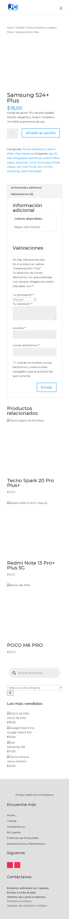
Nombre (19, 328)
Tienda (19, 27)
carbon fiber (51, 158)
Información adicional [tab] (26, 187)
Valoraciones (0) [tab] (22, 194)
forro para (44, 162)
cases (11, 162)
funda (56, 162)
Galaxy (11, 166)
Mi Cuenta (14, 832)
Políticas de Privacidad (22, 838)
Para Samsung (24, 153)
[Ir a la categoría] (10, 693)
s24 (19, 166)
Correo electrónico (26, 345)
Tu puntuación (23, 295)
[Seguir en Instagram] (10, 865)
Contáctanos (16, 826)
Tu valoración (22, 304)
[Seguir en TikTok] (17, 865)
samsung (13, 171)
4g (50, 153)
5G (55, 153)
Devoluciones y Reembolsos (26, 843)
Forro (33, 162)
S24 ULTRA (44, 166)
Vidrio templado (31, 171)
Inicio (10, 27)
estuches (22, 162)
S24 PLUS (29, 166)
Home (11, 815)
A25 (9, 158)
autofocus (35, 158)
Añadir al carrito (41, 133)
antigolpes (20, 158)
